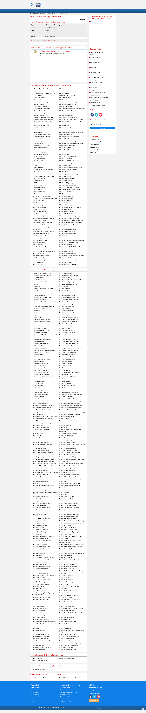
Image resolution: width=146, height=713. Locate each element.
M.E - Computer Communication (39, 299)
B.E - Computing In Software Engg (40, 115)
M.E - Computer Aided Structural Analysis (41, 297)
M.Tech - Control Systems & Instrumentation (42, 465)
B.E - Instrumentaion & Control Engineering (69, 136)
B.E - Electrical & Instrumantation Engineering (42, 119)
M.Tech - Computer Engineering (67, 454)
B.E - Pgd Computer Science (38, 163)
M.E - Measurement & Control (66, 357)
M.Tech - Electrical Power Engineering (41, 490)
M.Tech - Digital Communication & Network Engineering (45, 472)
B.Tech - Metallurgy (64, 236)
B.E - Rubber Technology (38, 180)
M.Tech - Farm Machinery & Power (67, 505)
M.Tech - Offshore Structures (38, 577)
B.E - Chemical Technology (38, 104)
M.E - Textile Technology (65, 383)
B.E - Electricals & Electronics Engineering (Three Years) (71, 122)
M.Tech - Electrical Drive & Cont (39, 488)
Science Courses (94, 100)
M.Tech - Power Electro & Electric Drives (41, 597)
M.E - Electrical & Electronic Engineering (41, 319)
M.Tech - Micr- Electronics (65, 557)
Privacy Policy (51, 708)
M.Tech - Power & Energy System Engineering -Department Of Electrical (43, 593)
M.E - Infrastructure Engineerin (39, 346)
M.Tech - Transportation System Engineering (70, 643)
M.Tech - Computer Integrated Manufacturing (42, 457)
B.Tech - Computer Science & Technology (69, 218)
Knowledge (78, 11)
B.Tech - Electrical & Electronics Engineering (42, 222)
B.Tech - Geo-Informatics (65, 227)
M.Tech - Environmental (65, 501)
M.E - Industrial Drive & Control (39, 337)
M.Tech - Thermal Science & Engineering (69, 636)
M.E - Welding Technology (38, 396)
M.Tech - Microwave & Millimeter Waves (41, 560)
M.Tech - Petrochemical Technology (40, 584)
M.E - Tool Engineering (37, 385)
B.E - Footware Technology (65, 127)
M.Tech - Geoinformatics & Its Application (69, 514)
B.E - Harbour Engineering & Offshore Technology (71, 132)
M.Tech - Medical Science (65, 555)
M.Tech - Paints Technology (38, 582)
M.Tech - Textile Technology (38, 630)
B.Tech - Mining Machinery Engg (39, 240)
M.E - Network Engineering (65, 363)
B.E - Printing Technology (65, 176)
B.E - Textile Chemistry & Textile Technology (70, 189)
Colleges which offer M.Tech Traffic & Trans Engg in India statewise (102, 17)
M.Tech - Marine (35, 551)
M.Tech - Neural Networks (38, 571)
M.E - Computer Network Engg (66, 301)
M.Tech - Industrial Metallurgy (39, 532)
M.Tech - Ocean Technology (66, 575)
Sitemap (65, 708)
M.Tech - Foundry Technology (39, 512)
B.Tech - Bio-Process (37, 202)
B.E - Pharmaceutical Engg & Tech (67, 163)
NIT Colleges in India (65, 687)
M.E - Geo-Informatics (64, 328)
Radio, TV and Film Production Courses (99, 97)
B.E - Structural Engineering (66, 183)
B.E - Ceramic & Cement (65, 97)
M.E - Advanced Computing (66, 273)
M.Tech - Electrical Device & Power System (69, 485)
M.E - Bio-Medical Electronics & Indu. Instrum (42, 288)
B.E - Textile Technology (65, 191)
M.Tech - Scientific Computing (66, 617)
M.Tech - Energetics (64, 492)
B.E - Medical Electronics (65, 147)
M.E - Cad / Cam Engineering (39, 290)
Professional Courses (95, 102)
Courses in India (37, 13)
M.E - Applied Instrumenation (39, 279)
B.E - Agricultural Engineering (66, 88)
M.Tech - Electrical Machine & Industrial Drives (70, 488)
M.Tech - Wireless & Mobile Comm (67, 649)
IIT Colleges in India (64, 690)
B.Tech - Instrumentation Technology (68, 231)
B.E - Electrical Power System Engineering (42, 122)
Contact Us (71, 708)
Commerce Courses (95, 72)
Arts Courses (93, 67)
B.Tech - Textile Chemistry (38, 262)
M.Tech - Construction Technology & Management (71, 463)
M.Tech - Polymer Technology (39, 590)
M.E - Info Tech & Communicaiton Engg (68, 343)
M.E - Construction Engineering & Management (43, 306)
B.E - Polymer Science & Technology (68, 169)
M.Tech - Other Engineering (66, 579)
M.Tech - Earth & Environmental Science (41, 479)
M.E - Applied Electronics (38, 277)
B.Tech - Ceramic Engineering (39, 211)
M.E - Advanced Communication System (41, 273)
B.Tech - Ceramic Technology (66, 211)
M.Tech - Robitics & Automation (66, 615)
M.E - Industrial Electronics (65, 337)
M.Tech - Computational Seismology (68, 450)
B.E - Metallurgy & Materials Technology (69, 150)
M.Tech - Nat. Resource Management (68, 566)
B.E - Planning (35, 165)
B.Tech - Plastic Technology (66, 249)
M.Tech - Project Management (66, 606)
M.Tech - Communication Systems (40, 448)
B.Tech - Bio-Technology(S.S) (39, 207)
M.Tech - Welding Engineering (39, 649)
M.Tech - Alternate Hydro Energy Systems (42, 410)
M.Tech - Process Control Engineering (68, 601)
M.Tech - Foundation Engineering (67, 510)
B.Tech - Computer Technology (39, 220)
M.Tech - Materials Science (38, 553)
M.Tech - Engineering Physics (66, 499)
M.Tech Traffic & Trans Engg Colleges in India (44, 41)
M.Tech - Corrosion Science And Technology (42, 468)
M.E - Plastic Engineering (65, 365)
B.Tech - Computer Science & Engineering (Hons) (43, 218)
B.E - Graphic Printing (37, 132)
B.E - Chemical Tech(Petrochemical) (68, 102)
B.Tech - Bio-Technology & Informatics (41, 205)
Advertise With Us (94, 700)
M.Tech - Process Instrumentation (40, 604)
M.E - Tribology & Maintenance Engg (40, 387)
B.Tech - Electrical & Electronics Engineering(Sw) (71, 222)
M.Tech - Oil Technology (65, 577)
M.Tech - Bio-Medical (64, 427)
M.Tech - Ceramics (36, 437)
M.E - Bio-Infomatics (36, 286)
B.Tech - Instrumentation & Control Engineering (43, 231)
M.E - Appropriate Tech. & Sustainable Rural (70, 279)
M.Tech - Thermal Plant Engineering (40, 634)
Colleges (36, 11)
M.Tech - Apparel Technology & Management (70, 410)
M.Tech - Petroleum (64, 584)
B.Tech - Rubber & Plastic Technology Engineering (71, 255)
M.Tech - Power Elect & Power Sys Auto (68, 595)
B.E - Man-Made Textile (37, 143)
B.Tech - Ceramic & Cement (66, 209)
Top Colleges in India (65, 699)
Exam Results (59, 11)
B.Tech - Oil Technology (37, 244)
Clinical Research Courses (96, 77)
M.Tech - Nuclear (63, 573)
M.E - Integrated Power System (39, 348)
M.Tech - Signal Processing (65, 619)
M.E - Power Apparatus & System (40, 368)
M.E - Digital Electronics (37, 315)
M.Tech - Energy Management (39, 499)
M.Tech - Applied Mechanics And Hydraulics (69, 414)
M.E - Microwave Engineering (66, 361)
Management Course (95, 90)
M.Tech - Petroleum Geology (38, 586)
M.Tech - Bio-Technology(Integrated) (68, 433)
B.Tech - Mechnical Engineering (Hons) (41, 236)
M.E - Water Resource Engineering (40, 392)
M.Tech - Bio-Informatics (37, 425)
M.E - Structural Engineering (38, 381)
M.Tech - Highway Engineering (39, 523)
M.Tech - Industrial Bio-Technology (67, 527)
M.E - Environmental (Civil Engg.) (40, 328)
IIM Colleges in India (65, 696)
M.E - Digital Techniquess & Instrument (68, 317)
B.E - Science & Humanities (65, 180)
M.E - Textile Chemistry (37, 383)
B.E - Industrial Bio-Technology (66, 134)
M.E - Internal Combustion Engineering (68, 350)
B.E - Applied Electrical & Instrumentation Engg (43, 91)
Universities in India (95, 142)
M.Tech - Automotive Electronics (39, 421)
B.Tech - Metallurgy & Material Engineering (42, 238)
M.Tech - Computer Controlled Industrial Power (43, 454)
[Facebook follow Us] (92, 115)
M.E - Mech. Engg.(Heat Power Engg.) (41, 359)
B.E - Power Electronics (65, 172)
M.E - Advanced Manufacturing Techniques (42, 275)
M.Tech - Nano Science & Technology (41, 566)
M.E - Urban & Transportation (39, 390)
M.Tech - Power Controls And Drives (68, 593)
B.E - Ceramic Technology (65, 99)
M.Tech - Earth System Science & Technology (70, 479)
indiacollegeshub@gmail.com (96, 690)
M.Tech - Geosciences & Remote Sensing (69, 516)
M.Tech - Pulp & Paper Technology (40, 608)
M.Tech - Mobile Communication (39, 564)
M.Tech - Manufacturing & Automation (41, 546)
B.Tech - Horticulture (36, 229)
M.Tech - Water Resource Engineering (68, 645)
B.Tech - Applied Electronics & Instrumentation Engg (44, 198)
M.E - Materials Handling (37, 357)
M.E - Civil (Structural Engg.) (66, 290)
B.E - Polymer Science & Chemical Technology (70, 167)
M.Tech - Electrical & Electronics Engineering (70, 483)
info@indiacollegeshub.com (95, 687)
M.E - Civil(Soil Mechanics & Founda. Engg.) (42, 293)
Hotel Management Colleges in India (68, 692)
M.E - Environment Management (67, 326)
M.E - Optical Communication (39, 365)
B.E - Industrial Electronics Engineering (41, 136)
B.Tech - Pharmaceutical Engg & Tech (41, 249)
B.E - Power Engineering (37, 174)
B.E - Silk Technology (37, 183)
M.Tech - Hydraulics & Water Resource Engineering (71, 523)
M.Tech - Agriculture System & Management (70, 407)
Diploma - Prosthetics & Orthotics (39, 660)
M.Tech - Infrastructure (37, 534)
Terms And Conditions (41, 708)
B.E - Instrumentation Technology (40, 138)
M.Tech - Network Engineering (66, 568)
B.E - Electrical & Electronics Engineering (69, 117)
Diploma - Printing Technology (66, 658)
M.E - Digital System (36, 317)
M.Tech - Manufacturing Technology (68, 549)
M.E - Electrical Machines (38, 324)
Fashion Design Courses (96, 82)
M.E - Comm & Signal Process (66, 293)
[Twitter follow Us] (96, 115)
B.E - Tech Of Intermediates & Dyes (67, 185)
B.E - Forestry (35, 130)
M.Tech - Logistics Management (39, 544)
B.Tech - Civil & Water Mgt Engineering (41, 216)
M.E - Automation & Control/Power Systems (42, 282)
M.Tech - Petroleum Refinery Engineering (69, 586)
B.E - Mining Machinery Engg (39, 152)
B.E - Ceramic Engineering (38, 99)
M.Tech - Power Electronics (65, 597)
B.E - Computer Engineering (66, 106)
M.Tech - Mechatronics (37, 555)
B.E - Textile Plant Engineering (39, 191)
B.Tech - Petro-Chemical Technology (40, 247)
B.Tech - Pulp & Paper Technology (67, 253)
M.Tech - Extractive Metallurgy (39, 505)
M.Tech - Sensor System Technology (40, 619)
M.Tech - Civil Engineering (65, 440)
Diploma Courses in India (96, 57)
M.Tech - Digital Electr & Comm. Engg (68, 472)
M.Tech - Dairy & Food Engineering (40, 470)
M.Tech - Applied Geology (38, 414)
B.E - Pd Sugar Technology (65, 158)
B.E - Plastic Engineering (65, 165)
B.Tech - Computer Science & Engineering (69, 216)
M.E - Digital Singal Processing (66, 315)
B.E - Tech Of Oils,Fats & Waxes (39, 187)
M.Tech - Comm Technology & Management (42, 444)
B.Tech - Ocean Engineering (38, 242)
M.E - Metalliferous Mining (38, 361)
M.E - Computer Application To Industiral (69, 297)
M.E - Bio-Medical (63, 286)
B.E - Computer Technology (38, 113)
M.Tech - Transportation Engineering (68, 640)
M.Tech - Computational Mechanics (40, 450)
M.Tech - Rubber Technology (39, 617)
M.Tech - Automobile (64, 418)
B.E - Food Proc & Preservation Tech (40, 127)
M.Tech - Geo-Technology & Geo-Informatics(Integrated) (40, 514)
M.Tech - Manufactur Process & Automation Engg (71, 544)
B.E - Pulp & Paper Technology (39, 178)
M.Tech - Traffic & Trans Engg (66, 638)
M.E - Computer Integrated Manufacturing (69, 299)
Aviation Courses (94, 70)
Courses (40, 11)
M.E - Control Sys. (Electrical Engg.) (40, 308)
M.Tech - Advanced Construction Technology (70, 401)
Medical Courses (94, 95)
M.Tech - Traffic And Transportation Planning (42, 640)
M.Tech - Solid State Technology (39, 624)
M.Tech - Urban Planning (38, 645)
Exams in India (53, 11)
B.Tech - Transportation (37, 264)
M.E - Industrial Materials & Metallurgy (68, 339)
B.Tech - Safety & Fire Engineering (67, 258)
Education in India (66, 11)
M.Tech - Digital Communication (67, 470)
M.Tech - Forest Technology (38, 510)
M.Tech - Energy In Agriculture (66, 496)
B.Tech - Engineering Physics (39, 224)
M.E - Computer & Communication (67, 295)
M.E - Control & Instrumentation (67, 306)
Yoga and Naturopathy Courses (97, 105)
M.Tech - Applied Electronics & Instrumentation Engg (72, 412)
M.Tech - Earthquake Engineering (40, 481)
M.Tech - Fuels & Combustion (66, 512)
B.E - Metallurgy (35, 150)
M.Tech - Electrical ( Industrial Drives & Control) (43, 485)
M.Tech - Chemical (63, 437)
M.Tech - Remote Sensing (38, 612)
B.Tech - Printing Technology (38, 253)
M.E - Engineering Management (39, 326)
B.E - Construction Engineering (66, 115)
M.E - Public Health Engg (65, 374)
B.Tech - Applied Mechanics (66, 198)
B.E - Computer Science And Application (69, 111)
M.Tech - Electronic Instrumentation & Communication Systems (44, 492)
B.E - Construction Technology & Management (43, 117)
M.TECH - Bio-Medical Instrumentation (41, 429)
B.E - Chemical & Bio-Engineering (40, 102)
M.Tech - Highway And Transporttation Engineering (71, 521)
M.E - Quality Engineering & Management (42, 376)
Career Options (46, 11)
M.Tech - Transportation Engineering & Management (44, 643)
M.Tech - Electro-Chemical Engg (67, 490)
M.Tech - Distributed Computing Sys (68, 476)
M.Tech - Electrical (36, 483)
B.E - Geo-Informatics (64, 130)
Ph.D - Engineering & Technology (40, 669)
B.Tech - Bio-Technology (65, 202)
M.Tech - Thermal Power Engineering (68, 634)
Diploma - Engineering (37, 658)
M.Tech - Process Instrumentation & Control (69, 604)
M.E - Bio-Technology (64, 288)
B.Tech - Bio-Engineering (38, 200)
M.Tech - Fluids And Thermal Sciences (41, 507)
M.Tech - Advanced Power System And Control (70, 405)
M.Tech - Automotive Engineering (67, 421)
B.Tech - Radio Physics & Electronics (40, 255)
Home (32, 11)
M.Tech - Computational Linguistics (67, 448)
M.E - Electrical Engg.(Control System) (41, 321)
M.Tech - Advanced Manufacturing (40, 403)
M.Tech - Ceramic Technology (66, 435)
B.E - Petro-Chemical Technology (40, 161)
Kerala (91, 21)
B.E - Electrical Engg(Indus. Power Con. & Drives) (71, 119)
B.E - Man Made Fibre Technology (67, 141)
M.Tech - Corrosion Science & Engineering (69, 465)
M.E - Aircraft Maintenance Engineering (68, 275)
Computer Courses (94, 75)
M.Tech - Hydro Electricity (65, 525)
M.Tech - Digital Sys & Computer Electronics (70, 474)
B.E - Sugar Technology (37, 185)
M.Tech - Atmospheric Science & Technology (42, 418)
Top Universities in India (65, 701)
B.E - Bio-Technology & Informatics (67, 95)
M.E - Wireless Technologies (66, 396)
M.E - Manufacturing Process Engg (67, 354)
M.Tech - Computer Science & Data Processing (43, 459)
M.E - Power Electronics (65, 368)
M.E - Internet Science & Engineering (40, 352)
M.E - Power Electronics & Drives (39, 370)
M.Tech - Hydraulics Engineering (39, 525)
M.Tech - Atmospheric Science (66, 416)
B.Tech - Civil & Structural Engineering (68, 213)
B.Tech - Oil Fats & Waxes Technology (68, 242)
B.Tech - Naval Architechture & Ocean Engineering (71, 240)
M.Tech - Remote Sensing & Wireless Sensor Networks (72, 612)
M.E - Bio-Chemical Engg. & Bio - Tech (68, 284)
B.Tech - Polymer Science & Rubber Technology (43, 251)
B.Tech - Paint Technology (65, 244)
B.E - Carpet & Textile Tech (38, 97)
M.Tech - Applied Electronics (38, 412)
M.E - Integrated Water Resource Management (70, 348)
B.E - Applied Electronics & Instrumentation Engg (43, 93)
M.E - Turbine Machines (65, 387)
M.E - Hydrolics (63, 335)
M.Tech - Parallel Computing (66, 582)
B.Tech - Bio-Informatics (65, 200)
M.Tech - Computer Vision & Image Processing (43, 461)
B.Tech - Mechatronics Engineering (67, 233)
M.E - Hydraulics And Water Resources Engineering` (44, 335)
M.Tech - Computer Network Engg (67, 457)
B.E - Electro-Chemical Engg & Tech (40, 125)
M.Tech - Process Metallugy (38, 606)
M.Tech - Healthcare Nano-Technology (41, 518)
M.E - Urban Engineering (65, 390)
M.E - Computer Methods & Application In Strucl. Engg (45, 301)
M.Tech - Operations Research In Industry (42, 579)
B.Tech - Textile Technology (66, 262)
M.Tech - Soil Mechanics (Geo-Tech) (68, 621)
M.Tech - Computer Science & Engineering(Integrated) (72, 459)
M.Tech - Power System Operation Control (69, 599)
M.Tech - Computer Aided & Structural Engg (42, 452)
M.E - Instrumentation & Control (67, 346)
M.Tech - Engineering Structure (39, 501)
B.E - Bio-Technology (37, 95)
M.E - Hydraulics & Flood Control (67, 332)
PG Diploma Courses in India (97, 55)
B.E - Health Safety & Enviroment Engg (41, 134)
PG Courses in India (47, 13)
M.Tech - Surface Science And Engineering (42, 626)
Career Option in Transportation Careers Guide (70, 677)
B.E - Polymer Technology (38, 172)
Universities (73, 11)
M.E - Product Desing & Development (41, 374)
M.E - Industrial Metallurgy (38, 341)
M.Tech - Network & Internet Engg (40, 568)
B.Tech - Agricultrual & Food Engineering (41, 196)
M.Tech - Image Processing (38, 527)
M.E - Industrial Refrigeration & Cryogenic (69, 341)
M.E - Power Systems (64, 370)
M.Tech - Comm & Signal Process (67, 442)
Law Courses (93, 87)
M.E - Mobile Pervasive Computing (40, 363)
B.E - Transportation (64, 194)
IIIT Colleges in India (65, 694)
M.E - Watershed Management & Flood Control (70, 394)
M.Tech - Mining (63, 562)
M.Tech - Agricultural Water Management (41, 407)
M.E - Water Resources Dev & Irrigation (68, 392)
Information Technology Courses (98, 85)
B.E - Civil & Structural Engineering (67, 104)
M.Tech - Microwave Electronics (39, 562)
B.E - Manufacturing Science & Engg (40, 145)
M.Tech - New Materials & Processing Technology (71, 571)
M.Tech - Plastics (63, 588)
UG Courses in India (95, 65)
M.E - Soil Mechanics (37, 379)
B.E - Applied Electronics (65, 91)
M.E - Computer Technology (66, 304)
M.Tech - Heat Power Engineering (67, 518)
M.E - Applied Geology (64, 277)
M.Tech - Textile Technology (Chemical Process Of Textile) (71, 631)
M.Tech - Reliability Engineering (67, 610)
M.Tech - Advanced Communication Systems (70, 398)
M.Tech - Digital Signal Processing (40, 474)
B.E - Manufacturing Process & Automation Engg (71, 143)
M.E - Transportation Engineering (67, 385)
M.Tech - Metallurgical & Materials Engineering (43, 557)
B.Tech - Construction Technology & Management (71, 220)
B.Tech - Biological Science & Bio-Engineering (70, 207)
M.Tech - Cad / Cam (36, 435)
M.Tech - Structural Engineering (67, 624)
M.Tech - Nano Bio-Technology (66, 564)
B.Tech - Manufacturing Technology (40, 233)
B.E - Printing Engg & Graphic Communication (43, 176)
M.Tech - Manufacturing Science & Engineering (70, 546)
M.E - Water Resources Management (40, 394)
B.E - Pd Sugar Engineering (38, 158)
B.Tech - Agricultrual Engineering (67, 196)
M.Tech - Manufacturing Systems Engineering (43, 549)
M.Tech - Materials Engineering (66, 551)
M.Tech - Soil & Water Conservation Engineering (43, 621)
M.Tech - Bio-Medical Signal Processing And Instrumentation (70, 430)
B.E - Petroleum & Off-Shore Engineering (69, 161)
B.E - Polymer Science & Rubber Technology (42, 169)
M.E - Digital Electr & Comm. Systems (68, 313)
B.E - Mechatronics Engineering (39, 147)
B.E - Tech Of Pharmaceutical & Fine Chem (69, 187)
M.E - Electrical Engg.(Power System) (68, 321)
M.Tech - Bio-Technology (37, 433)
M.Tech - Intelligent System (65, 538)
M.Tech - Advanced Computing (39, 401)
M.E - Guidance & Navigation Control (40, 330)
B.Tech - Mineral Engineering (66, 238)
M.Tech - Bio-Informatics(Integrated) (40, 427)
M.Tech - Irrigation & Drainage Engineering (42, 540)
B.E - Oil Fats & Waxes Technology (40, 154)
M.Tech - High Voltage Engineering (40, 521)
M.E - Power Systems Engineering (40, 372)
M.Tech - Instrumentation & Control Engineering (43, 536)
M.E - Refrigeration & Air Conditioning (68, 376)
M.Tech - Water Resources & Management (42, 647)
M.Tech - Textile (35, 628)
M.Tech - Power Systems (38, 601)
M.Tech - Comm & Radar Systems (40, 442)
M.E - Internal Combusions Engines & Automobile (43, 350)
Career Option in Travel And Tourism (40, 677)
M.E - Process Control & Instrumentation (69, 372)
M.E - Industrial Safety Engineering (40, 343)
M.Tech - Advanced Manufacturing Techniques (43, 405)
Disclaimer (58, 708)
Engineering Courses (95, 80)
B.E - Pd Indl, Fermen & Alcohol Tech (68, 156)
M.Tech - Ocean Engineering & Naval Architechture (44, 575)
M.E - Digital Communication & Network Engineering (44, 313)
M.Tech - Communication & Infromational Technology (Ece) (72, 445)
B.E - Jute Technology (37, 141)
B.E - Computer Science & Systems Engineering (43, 111)
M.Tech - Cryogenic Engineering (67, 468)
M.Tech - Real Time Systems (38, 610)
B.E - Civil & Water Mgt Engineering (40, 106)
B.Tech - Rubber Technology (38, 258)
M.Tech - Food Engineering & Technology (69, 507)
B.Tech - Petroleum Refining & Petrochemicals (70, 247)
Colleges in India (95, 139)
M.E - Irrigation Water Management (67, 352)
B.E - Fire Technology (64, 125)
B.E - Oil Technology (64, 154)
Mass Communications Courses (98, 92)
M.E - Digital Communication (66, 310)
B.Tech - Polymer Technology (66, 251)
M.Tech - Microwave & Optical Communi (69, 560)
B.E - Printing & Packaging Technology (68, 174)
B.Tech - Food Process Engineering (40, 227)
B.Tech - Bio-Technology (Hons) (67, 205)
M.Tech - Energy (63, 494)
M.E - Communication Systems (39, 295)
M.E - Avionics (35, 284)
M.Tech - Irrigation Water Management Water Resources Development (70, 541)
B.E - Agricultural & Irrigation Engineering (41, 88)
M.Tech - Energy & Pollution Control (40, 496)
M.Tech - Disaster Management (39, 476)
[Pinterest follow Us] (100, 115)
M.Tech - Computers (64, 461)
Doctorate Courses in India (96, 60)
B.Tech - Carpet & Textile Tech (39, 209)
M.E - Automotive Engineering (66, 282)
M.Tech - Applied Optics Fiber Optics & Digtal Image (44, 416)
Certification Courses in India (97, 52)
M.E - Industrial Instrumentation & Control (41, 339)
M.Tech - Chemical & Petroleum (39, 440)
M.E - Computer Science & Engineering (41, 304)
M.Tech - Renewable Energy (38, 615)
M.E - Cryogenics (36, 310)
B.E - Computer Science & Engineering (41, 108)
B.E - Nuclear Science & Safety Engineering (69, 152)
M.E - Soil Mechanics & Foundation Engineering (70, 379)
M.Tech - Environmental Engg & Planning (41, 503)
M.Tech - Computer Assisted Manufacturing (69, 452)
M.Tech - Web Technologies (66, 647)
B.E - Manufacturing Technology (67, 145)
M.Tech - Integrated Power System (40, 538)
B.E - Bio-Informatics (64, 93)
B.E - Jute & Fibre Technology (66, 138)
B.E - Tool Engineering (37, 194)
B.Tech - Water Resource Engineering (68, 264)
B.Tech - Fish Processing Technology (68, 224)
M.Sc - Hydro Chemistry (37, 398)
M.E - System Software (64, 381)
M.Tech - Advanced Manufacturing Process (69, 403)
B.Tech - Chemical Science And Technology (42, 213)
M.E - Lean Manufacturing (38, 354)
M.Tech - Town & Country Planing (40, 638)
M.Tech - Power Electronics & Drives (40, 599)
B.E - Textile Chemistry (37, 189)
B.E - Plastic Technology (37, 167)
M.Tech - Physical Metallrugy (38, 588)
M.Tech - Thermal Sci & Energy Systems (41, 636)
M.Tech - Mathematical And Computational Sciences (71, 553)
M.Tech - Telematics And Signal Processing (69, 626)
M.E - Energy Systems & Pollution (67, 324)
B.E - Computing (63, 113)
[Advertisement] (58, 70)
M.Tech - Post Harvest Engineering (67, 590)
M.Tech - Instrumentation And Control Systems (70, 536)
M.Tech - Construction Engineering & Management (44, 463)
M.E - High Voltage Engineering (39, 332)
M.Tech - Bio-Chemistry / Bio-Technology (41, 423)
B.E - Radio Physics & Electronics (67, 178)
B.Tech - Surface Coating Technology (68, 260)
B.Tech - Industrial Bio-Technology (67, 229)
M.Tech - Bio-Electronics (65, 423)
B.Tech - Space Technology (38, 260)
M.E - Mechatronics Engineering (67, 359)
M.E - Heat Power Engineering (66, 330)
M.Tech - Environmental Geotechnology (68, 503)
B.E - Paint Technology (37, 156)
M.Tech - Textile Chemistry (65, 628)
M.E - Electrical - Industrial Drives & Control (69, 319)
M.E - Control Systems (64, 308)
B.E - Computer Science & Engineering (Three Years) (72, 108)
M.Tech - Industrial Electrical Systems (68, 529)
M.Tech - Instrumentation (65, 534)
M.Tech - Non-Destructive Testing (40, 573)
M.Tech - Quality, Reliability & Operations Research (71, 608)
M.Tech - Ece (62, 481)
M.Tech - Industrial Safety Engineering (68, 532)
